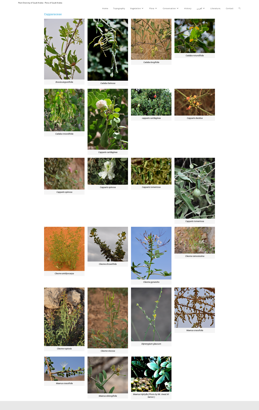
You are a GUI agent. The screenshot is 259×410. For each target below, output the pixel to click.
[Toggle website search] (239, 8)
